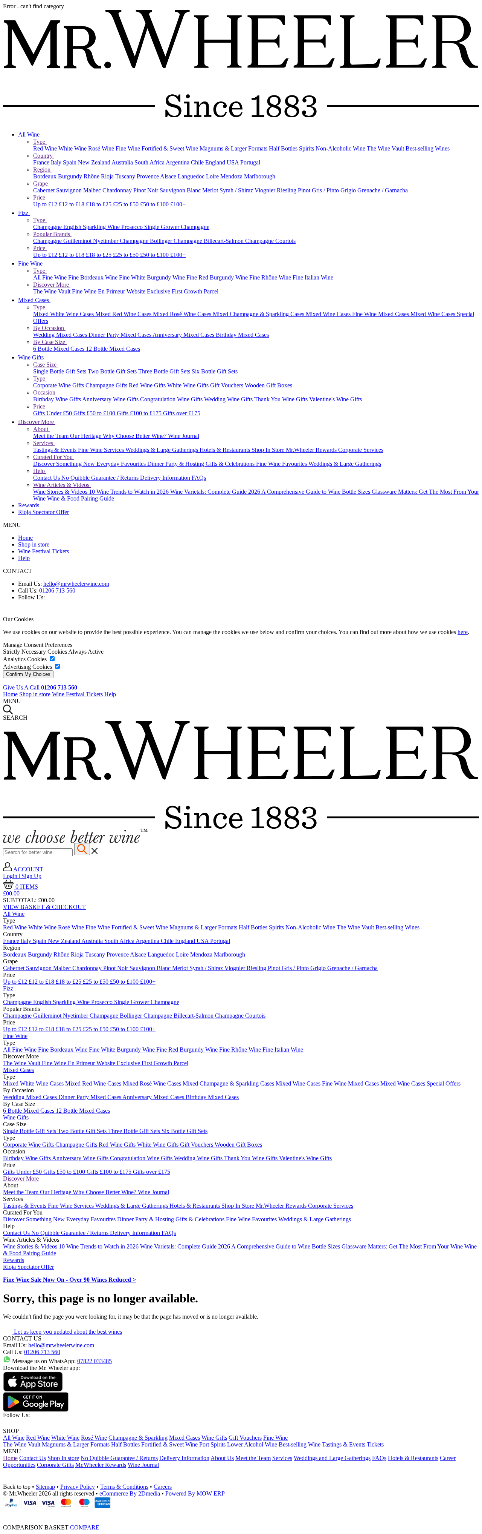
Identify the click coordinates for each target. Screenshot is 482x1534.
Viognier (266, 190)
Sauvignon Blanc (181, 190)
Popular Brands (52, 234)
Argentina (178, 162)
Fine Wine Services (101, 450)
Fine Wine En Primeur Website (109, 291)
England (216, 162)
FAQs (199, 477)
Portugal (250, 162)
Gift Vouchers (227, 385)
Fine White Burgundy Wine (152, 277)
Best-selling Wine (299, 1444)
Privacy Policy (77, 1486)
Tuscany (126, 176)
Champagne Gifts (107, 385)
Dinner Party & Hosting (176, 464)
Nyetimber (106, 241)
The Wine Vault (386, 148)
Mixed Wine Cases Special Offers (420, 1083)
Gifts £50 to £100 (95, 413)
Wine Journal (183, 436)
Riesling (287, 190)
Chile (198, 162)
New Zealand (94, 162)
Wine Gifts (31, 357)
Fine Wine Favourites (282, 464)
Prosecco (132, 227)
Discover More (51, 284)
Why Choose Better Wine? (135, 436)
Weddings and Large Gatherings (332, 1458)
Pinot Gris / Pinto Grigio (327, 190)
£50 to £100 (155, 204)
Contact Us (47, 477)
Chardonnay (117, 190)
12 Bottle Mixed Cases (113, 348)
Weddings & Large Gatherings (162, 450)
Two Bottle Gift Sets (113, 371)
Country (43, 155)
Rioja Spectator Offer (43, 512)
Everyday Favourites (121, 464)
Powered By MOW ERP (195, 1493)
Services (44, 443)
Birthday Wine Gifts (57, 399)
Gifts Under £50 (53, 413)
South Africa (150, 162)
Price (40, 197)
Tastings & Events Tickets (353, 1444)
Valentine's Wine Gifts (335, 399)
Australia (122, 162)
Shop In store (63, 1458)
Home (25, 537)
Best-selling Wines (428, 148)
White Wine (73, 148)
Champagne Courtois (270, 241)
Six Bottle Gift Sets (215, 371)
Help (39, 471)
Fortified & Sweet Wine (171, 148)
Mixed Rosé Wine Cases (183, 314)
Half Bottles (284, 148)
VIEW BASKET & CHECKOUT (44, 907)
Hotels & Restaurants (226, 450)
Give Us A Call (40, 687)
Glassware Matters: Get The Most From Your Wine (403, 1246)
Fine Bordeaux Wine (93, 277)
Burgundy (71, 176)
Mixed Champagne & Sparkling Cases (259, 314)
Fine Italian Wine (313, 277)
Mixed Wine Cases (329, 314)
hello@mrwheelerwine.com (76, 583)
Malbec (92, 190)
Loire (213, 176)
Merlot (211, 190)
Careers (163, 1486)
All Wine (29, 134)
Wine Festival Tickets (43, 551)
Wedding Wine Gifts (229, 399)
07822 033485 (94, 1361)
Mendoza (232, 176)
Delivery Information (166, 477)
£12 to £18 (72, 204)
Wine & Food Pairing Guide (80, 498)
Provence (148, 176)
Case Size (45, 364)
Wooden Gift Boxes (268, 385)
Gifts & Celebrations (231, 464)
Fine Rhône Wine (271, 277)
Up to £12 (46, 204)
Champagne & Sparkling (138, 1437)
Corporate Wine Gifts (59, 385)
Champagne (48, 227)
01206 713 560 (57, 590)
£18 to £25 (99, 204)
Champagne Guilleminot (63, 241)
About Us (222, 1458)
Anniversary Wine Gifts (111, 399)
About (41, 429)
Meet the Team (51, 436)
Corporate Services (360, 450)
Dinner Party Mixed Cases (120, 335)
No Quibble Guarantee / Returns (100, 477)
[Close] (241, 1513)
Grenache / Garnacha (382, 190)
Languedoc (192, 176)
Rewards (28, 505)
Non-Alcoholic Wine (341, 148)
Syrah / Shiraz (237, 190)
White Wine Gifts (188, 385)
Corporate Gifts (55, 1465)
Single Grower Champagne (176, 227)
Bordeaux (45, 176)
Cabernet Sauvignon (58, 190)
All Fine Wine (50, 277)
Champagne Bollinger (147, 241)
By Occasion (49, 328)
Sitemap (45, 1486)
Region (42, 169)
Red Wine (45, 148)
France (42, 162)
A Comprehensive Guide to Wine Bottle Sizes (316, 491)
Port (204, 1444)
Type (40, 141)
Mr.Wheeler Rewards (312, 450)
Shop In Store (269, 450)
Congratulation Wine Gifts (172, 399)
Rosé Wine (102, 148)
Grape (41, 183)
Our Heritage (86, 436)
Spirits (307, 148)
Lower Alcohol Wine (252, 1444)
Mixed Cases (34, 300)
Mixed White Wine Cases (64, 314)
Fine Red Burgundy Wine (217, 277)
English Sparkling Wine (92, 227)
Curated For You (53, 457)
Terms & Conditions (124, 1486)
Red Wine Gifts (148, 385)
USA (233, 162)
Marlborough (259, 176)
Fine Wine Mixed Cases (381, 314)
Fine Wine (129, 148)
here (463, 632)
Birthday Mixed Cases (242, 335)
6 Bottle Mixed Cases (59, 348)
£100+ (178, 204)
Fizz (24, 213)
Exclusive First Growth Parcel (182, 291)
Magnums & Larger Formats (234, 148)
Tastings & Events (55, 450)
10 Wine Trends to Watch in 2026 (129, 491)
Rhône (92, 176)
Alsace (169, 176)
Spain (70, 162)
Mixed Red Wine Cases (124, 314)
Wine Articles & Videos (62, 485)
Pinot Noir (146, 190)
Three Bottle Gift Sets (165, 371)
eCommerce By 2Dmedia (129, 1493)
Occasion (45, 392)
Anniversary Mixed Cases (184, 335)
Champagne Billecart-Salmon (209, 241)
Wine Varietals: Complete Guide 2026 (215, 491)
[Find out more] (75, 841)
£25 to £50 (126, 204)
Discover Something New (64, 464)
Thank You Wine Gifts (281, 399)
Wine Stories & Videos (61, 491)
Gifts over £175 (181, 413)
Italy (57, 162)
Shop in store (33, 544)
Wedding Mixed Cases (60, 335)
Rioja (108, 176)
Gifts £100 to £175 (140, 413)
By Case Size (50, 342)
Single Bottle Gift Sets (60, 371)
